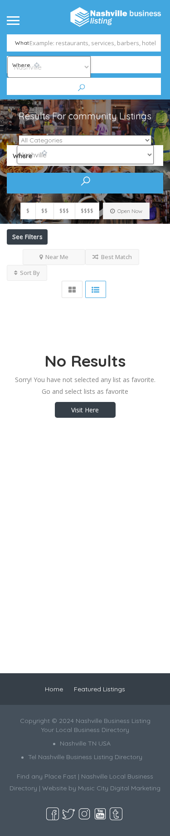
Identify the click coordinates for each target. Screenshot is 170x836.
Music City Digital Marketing (119, 788)
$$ (44, 211)
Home (54, 689)
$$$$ (87, 211)
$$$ (64, 211)
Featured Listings (99, 689)
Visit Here (85, 410)
